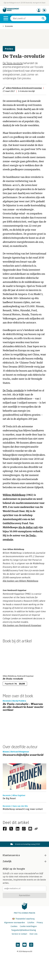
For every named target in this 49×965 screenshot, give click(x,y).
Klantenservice (11, 855)
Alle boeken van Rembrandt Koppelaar (22, 625)
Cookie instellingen (28, 926)
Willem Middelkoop (14, 494)
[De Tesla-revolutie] (12, 658)
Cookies (14, 926)
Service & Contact (19, 934)
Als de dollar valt (28, 527)
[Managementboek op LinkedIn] (18, 945)
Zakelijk (7, 861)
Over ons (33, 934)
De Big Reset (9, 798)
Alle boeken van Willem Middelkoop (20, 581)
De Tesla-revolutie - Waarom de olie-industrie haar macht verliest (23, 707)
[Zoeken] (43, 18)
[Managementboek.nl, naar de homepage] (11, 11)
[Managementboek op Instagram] (31, 945)
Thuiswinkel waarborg (25, 919)
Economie (9, 26)
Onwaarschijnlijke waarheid (23, 755)
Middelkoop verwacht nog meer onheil (23, 809)
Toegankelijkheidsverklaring (23, 930)
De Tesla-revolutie (13, 63)
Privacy (40, 922)
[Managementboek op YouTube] (24, 945)
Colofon (30, 922)
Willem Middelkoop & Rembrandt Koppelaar (24, 88)
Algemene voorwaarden (14, 922)
